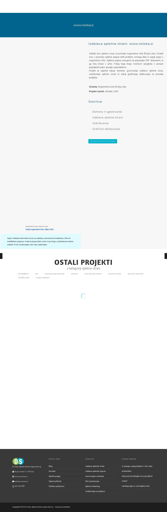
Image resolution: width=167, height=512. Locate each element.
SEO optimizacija (92, 481)
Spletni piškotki (55, 481)
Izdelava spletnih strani (94, 466)
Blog (157, 9)
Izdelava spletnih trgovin (95, 471)
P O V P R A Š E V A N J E (137, 9)
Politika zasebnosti (56, 486)
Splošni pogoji (54, 476)
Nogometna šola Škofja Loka (37, 226)
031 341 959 (19, 486)
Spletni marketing (92, 486)
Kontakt (116, 9)
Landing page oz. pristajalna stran (136, 486)
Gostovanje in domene (94, 476)
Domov (79, 9)
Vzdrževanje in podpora (95, 491)
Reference (103, 9)
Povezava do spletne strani (102, 141)
